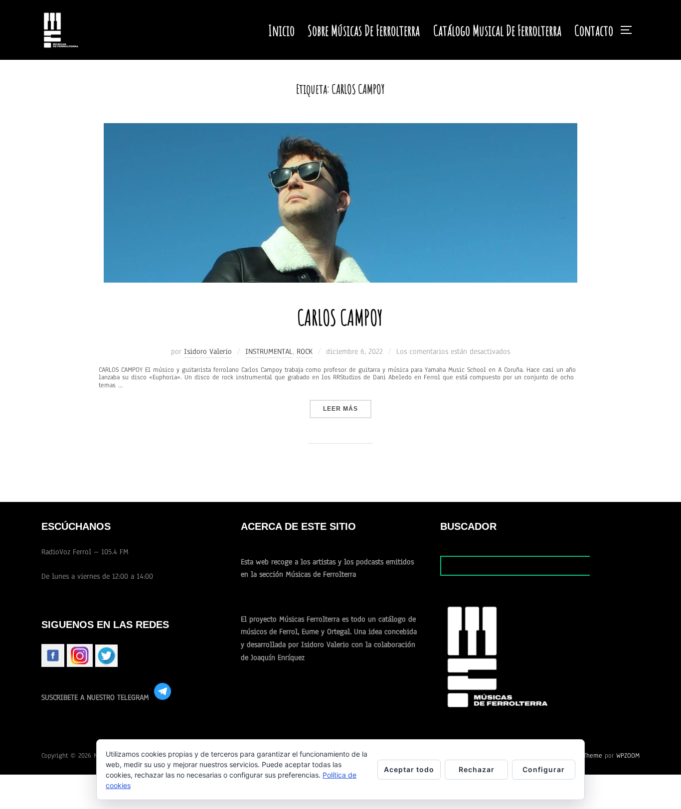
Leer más (347, 408)
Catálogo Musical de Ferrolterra (497, 30)
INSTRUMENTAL (269, 351)
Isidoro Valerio (208, 351)
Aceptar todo (409, 769)
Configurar (543, 769)
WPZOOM (628, 755)
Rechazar (477, 769)
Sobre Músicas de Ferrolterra (364, 30)
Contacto (593, 30)
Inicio (281, 30)
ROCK (305, 351)
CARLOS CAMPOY (340, 317)
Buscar (614, 565)
